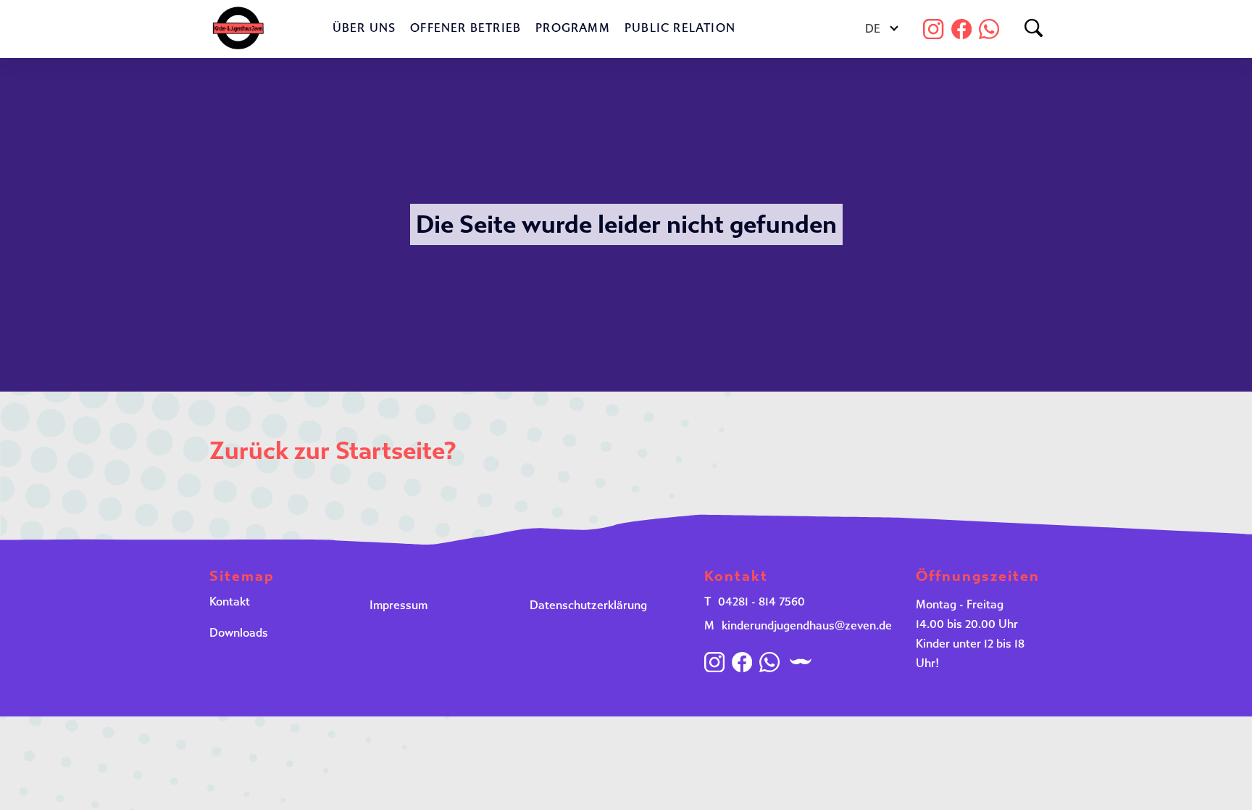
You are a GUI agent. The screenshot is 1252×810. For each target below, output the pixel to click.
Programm (572, 28)
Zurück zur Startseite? (332, 451)
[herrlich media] (800, 661)
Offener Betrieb (465, 28)
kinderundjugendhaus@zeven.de (807, 625)
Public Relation (680, 28)
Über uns (364, 28)
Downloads (238, 633)
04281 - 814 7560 (761, 601)
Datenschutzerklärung (588, 605)
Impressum (398, 605)
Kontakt (229, 601)
